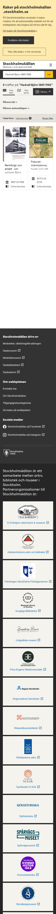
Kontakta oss (10, 388)
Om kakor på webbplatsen (16, 410)
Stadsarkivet (9, 372)
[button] (10, 102)
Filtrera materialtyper (15, 108)
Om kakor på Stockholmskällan (19, 31)
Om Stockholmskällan (14, 396)
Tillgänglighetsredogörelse (17, 403)
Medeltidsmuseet (12, 358)
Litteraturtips (22, 118)
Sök (49, 74)
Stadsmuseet (10, 350)
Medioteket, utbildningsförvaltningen (22, 343)
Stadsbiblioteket (11, 365)
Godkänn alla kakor (18, 40)
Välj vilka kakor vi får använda (24, 51)
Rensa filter (47, 118)
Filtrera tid (9, 102)
